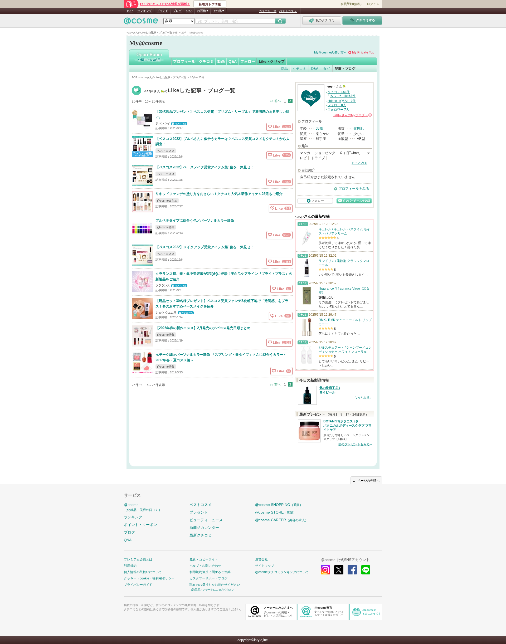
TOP (129, 10)
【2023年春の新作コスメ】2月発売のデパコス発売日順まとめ (202, 328)
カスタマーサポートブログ (208, 578)
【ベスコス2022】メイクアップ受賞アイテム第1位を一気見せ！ (204, 247)
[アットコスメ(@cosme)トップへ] (141, 22)
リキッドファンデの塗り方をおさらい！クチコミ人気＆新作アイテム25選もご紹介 (219, 194)
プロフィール (184, 61)
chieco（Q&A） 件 (342, 101)
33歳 (319, 128)
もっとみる (359, 163)
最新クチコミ (200, 535)
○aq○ (190, 91)
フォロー (247, 61)
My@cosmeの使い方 (329, 52)
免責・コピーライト (203, 559)
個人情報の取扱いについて (143, 572)
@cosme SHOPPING (279, 504)
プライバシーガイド (138, 585)
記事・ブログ (345, 69)
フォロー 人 (337, 105)
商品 (284, 69)
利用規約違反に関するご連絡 (210, 572)
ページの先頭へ (368, 480)
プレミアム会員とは (138, 559)
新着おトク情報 (210, 4)
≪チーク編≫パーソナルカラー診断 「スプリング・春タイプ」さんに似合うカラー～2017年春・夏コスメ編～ (221, 357)
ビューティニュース (206, 520)
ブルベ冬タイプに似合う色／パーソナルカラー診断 (194, 220)
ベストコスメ (288, 11)
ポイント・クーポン (140, 525)
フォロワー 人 (338, 109)
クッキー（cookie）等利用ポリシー (149, 578)
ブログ (177, 10)
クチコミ (206, 61)
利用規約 (130, 566)
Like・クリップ (272, 61)
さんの (352, 115)
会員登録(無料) (351, 4)
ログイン (373, 4)
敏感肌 (358, 128)
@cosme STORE (275, 512)
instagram (325, 569)
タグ (326, 69)
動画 (221, 61)
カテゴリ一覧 (267, 11)
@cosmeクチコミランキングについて (282, 572)
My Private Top (363, 52)
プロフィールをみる (353, 189)
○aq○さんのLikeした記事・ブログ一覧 (163, 77)
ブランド (162, 10)
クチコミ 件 (339, 92)
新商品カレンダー (204, 527)
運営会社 (261, 559)
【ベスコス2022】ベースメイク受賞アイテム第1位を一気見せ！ (204, 167)
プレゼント (198, 512)
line (365, 569)
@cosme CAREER (281, 520)
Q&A (189, 10)
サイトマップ (264, 566)
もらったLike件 (343, 96)
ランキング (144, 10)
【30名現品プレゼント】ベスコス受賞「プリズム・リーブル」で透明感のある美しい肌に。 (222, 114)
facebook (352, 569)
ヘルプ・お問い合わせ (205, 566)
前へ (277, 101)
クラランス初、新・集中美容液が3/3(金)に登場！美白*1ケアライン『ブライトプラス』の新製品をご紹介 (223, 276)
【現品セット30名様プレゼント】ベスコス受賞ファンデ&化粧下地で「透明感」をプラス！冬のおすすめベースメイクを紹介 (221, 303)
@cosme (143, 507)
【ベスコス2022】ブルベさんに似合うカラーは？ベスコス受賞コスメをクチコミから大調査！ (222, 141)
